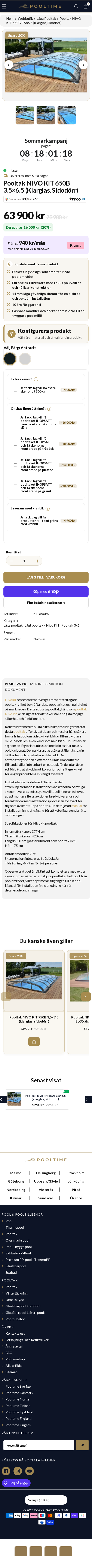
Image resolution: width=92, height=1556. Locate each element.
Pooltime (61, 1510)
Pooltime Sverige (18, 1386)
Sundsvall (45, 1198)
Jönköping (76, 1181)
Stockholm (76, 1173)
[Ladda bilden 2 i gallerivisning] (45, 115)
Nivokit (10, 700)
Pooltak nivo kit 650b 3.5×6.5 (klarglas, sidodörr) (45, 1097)
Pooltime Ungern (18, 1425)
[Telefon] (51, 1551)
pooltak (10, 704)
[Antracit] (9, 358)
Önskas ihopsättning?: (30, 408)
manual (76, 806)
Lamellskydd (15, 1300)
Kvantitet (13, 552)
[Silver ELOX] (25, 359)
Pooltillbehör (15, 1319)
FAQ (9, 1353)
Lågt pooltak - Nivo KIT (42, 625)
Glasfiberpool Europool (23, 1306)
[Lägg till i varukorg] (34, 1041)
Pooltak (11, 1234)
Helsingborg (46, 1173)
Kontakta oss (15, 1333)
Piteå (76, 1189)
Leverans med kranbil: (29, 508)
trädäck (48, 858)
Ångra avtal (14, 1346)
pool (78, 881)
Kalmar (16, 1198)
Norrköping (16, 1189)
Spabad (11, 1272)
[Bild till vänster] (10, 115)
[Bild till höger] (81, 115)
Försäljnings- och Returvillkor (27, 1340)
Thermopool (15, 1227)
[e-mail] (65, 1551)
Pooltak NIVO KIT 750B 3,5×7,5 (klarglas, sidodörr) (33, 1019)
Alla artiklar (14, 1365)
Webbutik (25, 18)
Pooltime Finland (18, 1405)
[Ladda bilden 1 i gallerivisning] (24, 115)
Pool (9, 1221)
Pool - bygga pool (19, 1247)
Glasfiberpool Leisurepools (25, 1312)
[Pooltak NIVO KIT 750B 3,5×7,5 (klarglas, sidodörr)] (34, 980)
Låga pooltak (46, 18)
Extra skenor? (23, 379)
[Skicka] (82, 1445)
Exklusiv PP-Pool (18, 1253)
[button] (6, 6)
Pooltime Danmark (19, 1393)
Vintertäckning (17, 1293)
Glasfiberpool (16, 1266)
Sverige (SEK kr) (38, 1500)
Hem (10, 18)
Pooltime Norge (17, 1399)
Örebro (76, 1198)
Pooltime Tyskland (19, 1412)
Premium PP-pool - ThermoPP (28, 1259)
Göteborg (16, 1181)
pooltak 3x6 (67, 841)
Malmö (15, 1173)
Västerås (46, 1189)
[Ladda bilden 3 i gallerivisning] (66, 115)
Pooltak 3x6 (70, 625)
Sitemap (12, 1372)
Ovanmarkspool (17, 1240)
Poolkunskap (15, 1359)
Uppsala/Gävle (46, 1181)
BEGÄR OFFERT (21, 1551)
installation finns (34, 885)
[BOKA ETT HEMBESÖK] (36, 1551)
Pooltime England (18, 1418)
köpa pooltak (40, 806)
